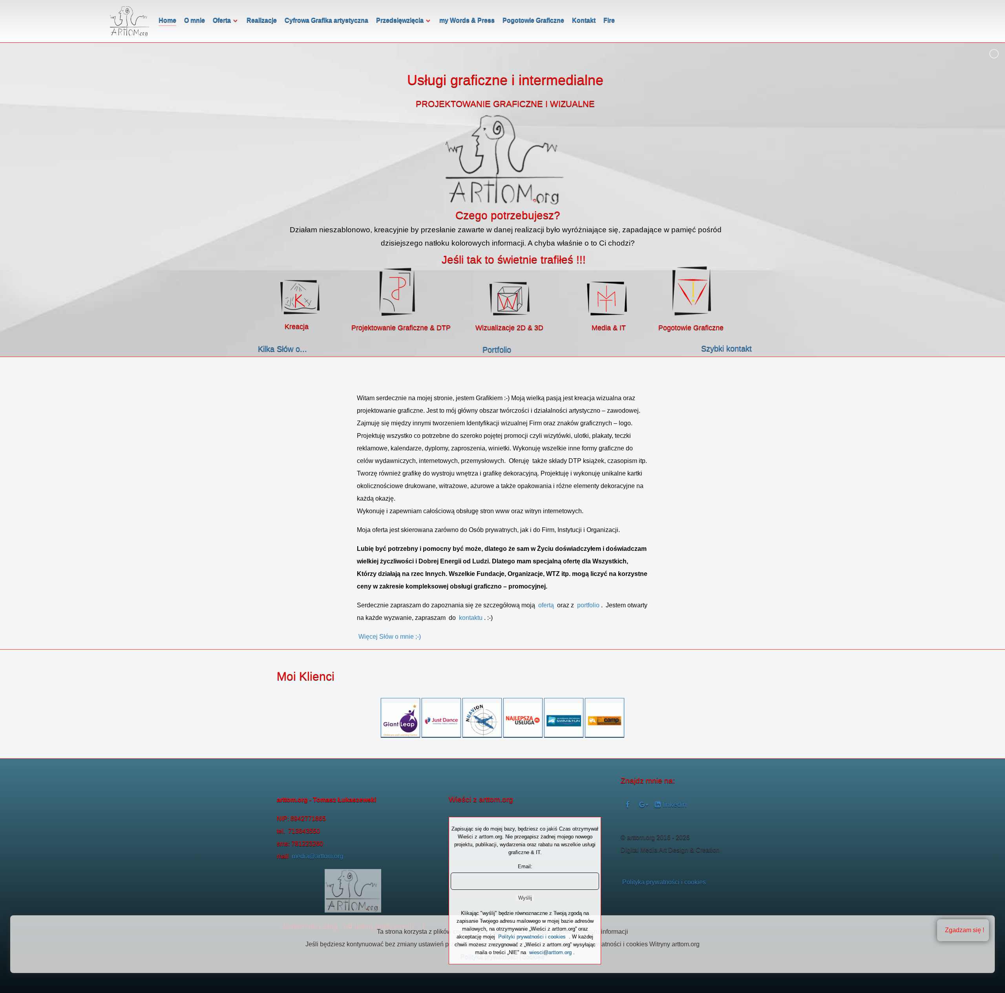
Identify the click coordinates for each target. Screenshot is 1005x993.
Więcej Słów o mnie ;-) (389, 636)
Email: (525, 866)
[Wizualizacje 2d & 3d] (510, 298)
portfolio (588, 605)
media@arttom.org (317, 856)
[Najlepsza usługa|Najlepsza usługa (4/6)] (523, 721)
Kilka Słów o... (282, 348)
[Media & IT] (607, 298)
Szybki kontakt (726, 348)
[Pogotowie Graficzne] (691, 290)
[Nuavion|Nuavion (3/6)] (482, 720)
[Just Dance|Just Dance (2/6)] (441, 721)
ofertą (546, 605)
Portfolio (496, 349)
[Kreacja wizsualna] (300, 297)
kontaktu (470, 617)
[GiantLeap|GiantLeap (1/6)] (400, 721)
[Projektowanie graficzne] (397, 292)
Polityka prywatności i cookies (664, 882)
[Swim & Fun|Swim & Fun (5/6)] (564, 721)
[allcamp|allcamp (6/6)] (604, 721)
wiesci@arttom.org (550, 952)
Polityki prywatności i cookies (532, 937)
